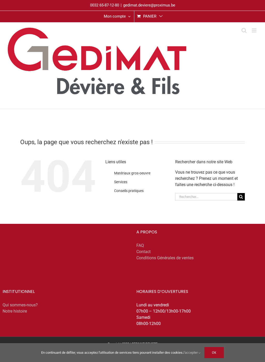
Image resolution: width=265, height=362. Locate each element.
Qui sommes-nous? (20, 304)
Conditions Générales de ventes (165, 257)
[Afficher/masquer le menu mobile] (254, 30)
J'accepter (190, 352)
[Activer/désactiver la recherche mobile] (244, 30)
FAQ (140, 245)
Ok (214, 352)
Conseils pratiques (129, 191)
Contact (143, 251)
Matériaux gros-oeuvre (132, 173)
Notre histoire (15, 311)
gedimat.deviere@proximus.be (149, 5)
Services (120, 182)
